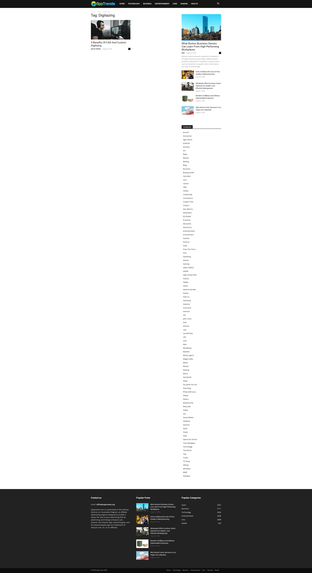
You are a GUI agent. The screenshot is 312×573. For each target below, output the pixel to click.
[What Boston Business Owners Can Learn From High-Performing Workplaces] (201, 27)
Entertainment (162, 3)
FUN (184, 253)
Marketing (187, 348)
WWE (185, 472)
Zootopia (186, 476)
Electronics (187, 227)
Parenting (187, 388)
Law (184, 330)
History (186, 278)
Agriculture (187, 139)
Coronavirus (188, 198)
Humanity (187, 300)
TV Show (186, 461)
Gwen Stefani (188, 267)
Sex (184, 414)
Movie (185, 362)
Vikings (186, 465)
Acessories (187, 136)
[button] (218, 4)
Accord (186, 132)
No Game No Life (190, 384)
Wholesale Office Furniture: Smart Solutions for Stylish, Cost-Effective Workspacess (208, 85)
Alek (183, 53)
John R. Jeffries (96, 49)
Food (185, 245)
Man (185, 344)
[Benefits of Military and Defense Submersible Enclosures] (188, 98)
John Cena (187, 319)
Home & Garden (189, 289)
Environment (188, 234)
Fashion (186, 238)
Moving (186, 370)
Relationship (188, 403)
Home (122, 3)
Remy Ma (187, 406)
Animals (186, 147)
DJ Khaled (187, 216)
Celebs (186, 191)
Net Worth (187, 377)
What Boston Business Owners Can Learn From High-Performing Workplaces (200, 46)
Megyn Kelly (188, 359)
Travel (185, 457)
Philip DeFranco (189, 392)
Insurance (187, 308)
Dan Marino (188, 209)
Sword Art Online (190, 439)
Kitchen (186, 326)
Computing (187, 194)
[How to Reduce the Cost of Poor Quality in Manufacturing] (188, 74)
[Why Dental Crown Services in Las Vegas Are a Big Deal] (188, 110)
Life (184, 337)
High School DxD (189, 275)
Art (184, 150)
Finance (186, 242)
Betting (186, 161)
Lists (185, 341)
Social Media (188, 417)
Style (185, 436)
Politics (186, 399)
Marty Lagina (188, 355)
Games (186, 260)
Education (187, 224)
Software (186, 421)
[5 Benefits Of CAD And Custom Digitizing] (110, 29)
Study (185, 432)
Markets (186, 351)
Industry (186, 304)
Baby (185, 154)
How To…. (187, 297)
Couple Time (188, 202)
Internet (186, 311)
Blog (185, 165)
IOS (184, 315)
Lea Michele (188, 333)
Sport (185, 428)
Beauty (186, 158)
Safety (185, 410)
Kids (185, 322)
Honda (185, 293)
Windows (186, 468)
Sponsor (186, 425)
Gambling (187, 256)
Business (147, 3)
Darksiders (187, 213)
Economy (186, 220)
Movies (186, 366)
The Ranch (187, 450)
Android (186, 143)
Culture (186, 205)
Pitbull (185, 395)
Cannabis (187, 176)
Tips (184, 454)
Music (185, 373)
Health (194, 3)
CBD (184, 187)
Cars (175, 3)
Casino (186, 183)
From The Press (189, 249)
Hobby (185, 282)
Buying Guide (188, 172)
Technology (134, 3)
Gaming (184, 3)
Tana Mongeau (189, 443)
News (185, 381)
